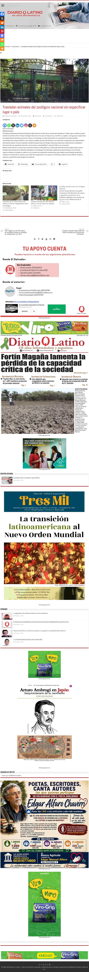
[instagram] (50, 239)
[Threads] (30, 124)
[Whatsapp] (9, 124)
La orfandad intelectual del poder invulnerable (27, 639)
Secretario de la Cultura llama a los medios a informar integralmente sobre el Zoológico (15, 204)
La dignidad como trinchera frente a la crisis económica (30, 613)
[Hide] (1, 53)
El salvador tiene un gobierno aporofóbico (26, 478)
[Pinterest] (2, 31)
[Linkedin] (17, 124)
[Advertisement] (44, 36)
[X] (13, 124)
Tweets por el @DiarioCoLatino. (11, 775)
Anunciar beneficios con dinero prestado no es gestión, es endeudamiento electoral (39, 631)
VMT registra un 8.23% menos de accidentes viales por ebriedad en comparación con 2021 (16, 231)
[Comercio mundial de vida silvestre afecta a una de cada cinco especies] (44, 193)
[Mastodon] (2, 36)
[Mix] (2, 40)
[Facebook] (5, 124)
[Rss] (34, 239)
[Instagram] (26, 124)
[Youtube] (46, 239)
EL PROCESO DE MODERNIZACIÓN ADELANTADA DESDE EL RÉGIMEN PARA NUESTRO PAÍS (41, 622)
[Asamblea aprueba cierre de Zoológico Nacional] (73, 195)
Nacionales (15, 46)
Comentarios (49, 116)
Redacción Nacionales (10, 116)
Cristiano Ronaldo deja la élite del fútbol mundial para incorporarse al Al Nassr (73, 231)
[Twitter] (22, 124)
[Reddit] (2, 23)
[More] (34, 124)
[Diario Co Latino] (44, 15)
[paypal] (54, 239)
